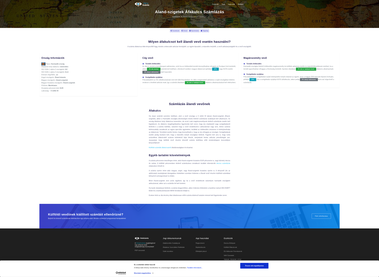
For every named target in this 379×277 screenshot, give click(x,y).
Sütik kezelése (168, 251)
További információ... (195, 268)
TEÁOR (226, 259)
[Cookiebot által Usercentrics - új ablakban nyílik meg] (121, 273)
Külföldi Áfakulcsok (230, 247)
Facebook (175, 30)
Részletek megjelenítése (142, 273)
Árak (223, 4)
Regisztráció (200, 243)
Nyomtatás (195, 30)
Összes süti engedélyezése (254, 266)
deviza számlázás (223, 163)
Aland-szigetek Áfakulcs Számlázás (195, 16)
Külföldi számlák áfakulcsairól (160, 147)
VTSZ (239, 259)
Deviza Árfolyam (229, 243)
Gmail (185, 30)
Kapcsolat (231, 4)
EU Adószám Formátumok (233, 251)
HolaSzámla (176, 16)
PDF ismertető (140, 250)
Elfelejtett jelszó (201, 251)
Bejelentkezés (200, 247)
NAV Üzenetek (229, 255)
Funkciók (215, 4)
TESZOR (233, 259)
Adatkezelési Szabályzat (171, 243)
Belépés (241, 4)
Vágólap (205, 30)
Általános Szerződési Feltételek (174, 247)
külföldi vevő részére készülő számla (179, 140)
